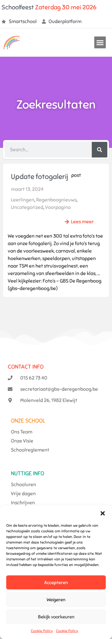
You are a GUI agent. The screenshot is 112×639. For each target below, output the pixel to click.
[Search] (99, 149)
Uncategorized (27, 207)
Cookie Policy (42, 631)
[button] (103, 513)
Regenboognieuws (56, 200)
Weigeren (56, 600)
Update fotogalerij (39, 176)
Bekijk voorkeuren (56, 617)
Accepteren (56, 582)
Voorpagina (58, 207)
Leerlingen (22, 200)
